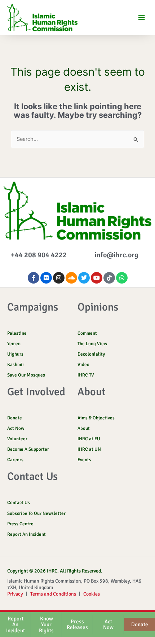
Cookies (91, 594)
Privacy (15, 594)
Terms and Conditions (53, 594)
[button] (141, 17)
